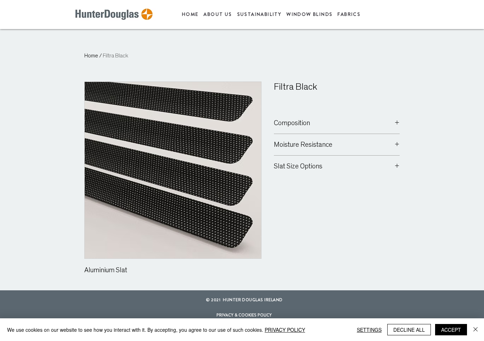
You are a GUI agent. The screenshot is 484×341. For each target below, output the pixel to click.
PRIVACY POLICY (285, 329)
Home (91, 55)
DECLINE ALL (409, 329)
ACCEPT (451, 329)
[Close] (475, 329)
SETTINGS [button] (369, 329)
